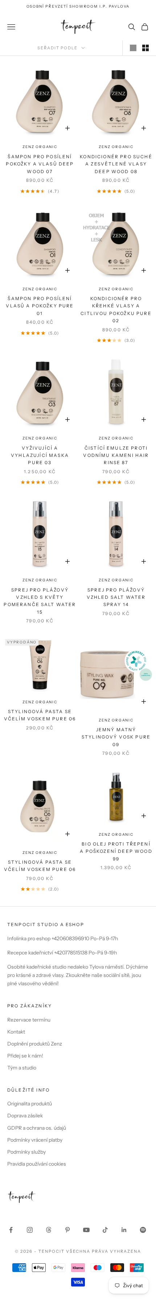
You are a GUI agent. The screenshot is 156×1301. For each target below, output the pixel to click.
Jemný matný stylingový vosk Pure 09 (116, 737)
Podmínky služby (26, 1152)
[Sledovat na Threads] (48, 1230)
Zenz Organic (116, 146)
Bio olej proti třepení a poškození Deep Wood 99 (116, 851)
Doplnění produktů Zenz (34, 1043)
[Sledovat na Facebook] (11, 1230)
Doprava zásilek (25, 1115)
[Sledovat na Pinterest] (67, 1230)
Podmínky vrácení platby (34, 1140)
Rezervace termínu (28, 1019)
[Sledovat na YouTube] (86, 1230)
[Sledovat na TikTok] (105, 1230)
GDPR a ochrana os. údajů (36, 1128)
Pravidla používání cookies (36, 1164)
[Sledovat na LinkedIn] (124, 1230)
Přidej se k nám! (25, 1055)
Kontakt (16, 1031)
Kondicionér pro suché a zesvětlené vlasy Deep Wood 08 (116, 164)
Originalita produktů (29, 1103)
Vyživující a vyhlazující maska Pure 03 (40, 455)
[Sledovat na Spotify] (143, 1230)
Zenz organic (39, 146)
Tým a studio (21, 1067)
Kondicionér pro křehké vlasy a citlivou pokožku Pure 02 (116, 309)
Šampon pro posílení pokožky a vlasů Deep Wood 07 (40, 164)
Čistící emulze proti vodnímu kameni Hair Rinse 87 (116, 455)
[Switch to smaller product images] (145, 48)
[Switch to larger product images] (133, 48)
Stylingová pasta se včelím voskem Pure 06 (40, 715)
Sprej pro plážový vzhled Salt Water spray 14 (116, 597)
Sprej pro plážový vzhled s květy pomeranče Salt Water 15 (40, 601)
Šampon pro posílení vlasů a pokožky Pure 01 (40, 306)
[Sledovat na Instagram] (29, 1230)
